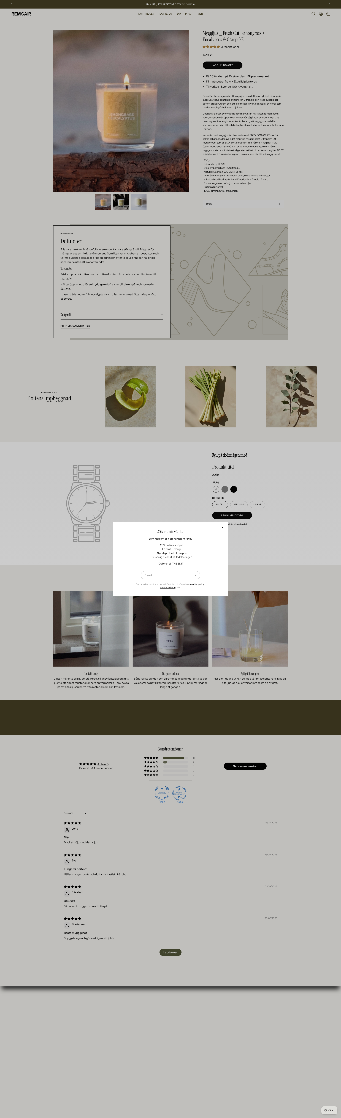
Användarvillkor (167, 587)
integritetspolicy (196, 584)
